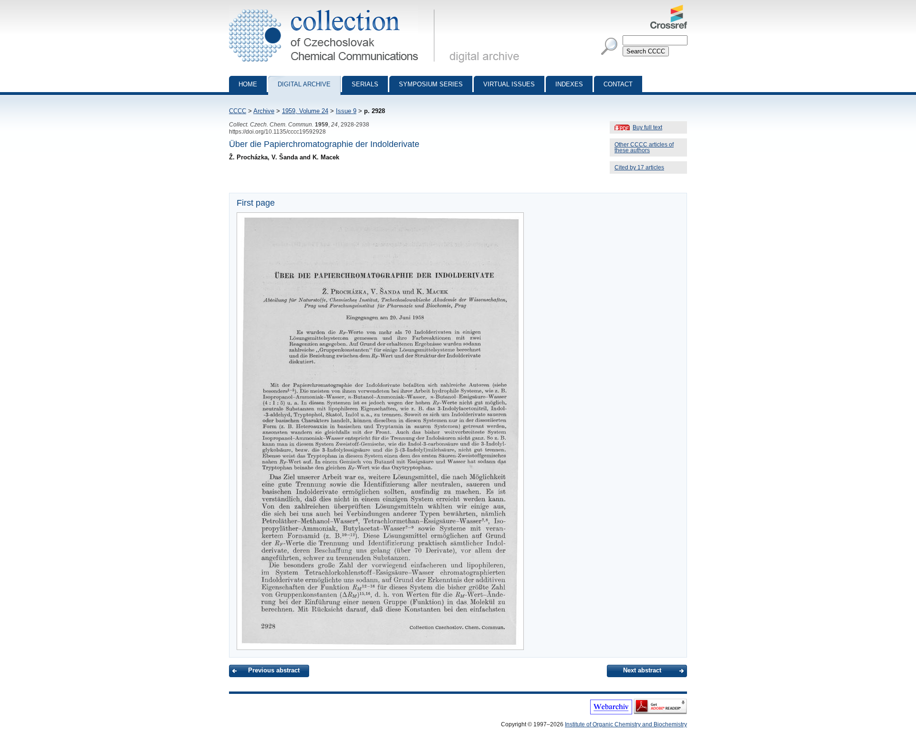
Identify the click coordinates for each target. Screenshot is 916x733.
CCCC (237, 111)
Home (248, 84)
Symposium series (431, 84)
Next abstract (642, 670)
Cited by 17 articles (639, 167)
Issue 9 (346, 111)
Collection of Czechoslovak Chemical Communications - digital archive (334, 8)
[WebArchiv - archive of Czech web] (611, 712)
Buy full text (647, 127)
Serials (365, 84)
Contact (618, 84)
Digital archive (304, 84)
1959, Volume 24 (305, 111)
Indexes (569, 84)
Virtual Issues (509, 84)
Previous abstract (274, 670)
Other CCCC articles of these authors (644, 147)
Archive (263, 111)
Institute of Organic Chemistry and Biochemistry (626, 724)
